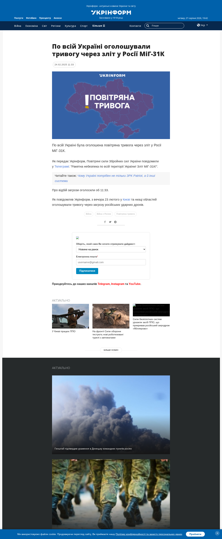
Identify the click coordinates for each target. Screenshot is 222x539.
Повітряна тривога (125, 214)
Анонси (58, 18)
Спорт (84, 25)
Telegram (104, 283)
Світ (44, 25)
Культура (70, 25)
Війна (17, 25)
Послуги (18, 18)
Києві (127, 199)
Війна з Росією (104, 214)
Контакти (135, 25)
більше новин (111, 350)
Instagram (117, 283)
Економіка (31, 25)
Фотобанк (31, 18)
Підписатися (87, 270)
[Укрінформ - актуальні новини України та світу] (111, 12)
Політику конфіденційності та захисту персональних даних (149, 534)
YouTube (134, 283)
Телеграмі (61, 166)
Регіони (56, 25)
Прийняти (195, 534)
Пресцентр (45, 18)
